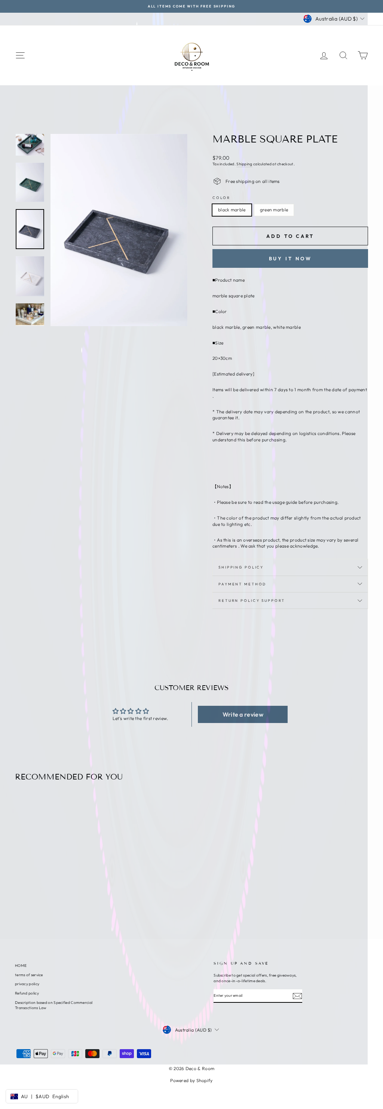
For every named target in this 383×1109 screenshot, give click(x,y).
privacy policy (27, 983)
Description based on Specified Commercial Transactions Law (53, 1005)
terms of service (29, 974)
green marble (274, 209)
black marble (232, 209)
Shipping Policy (241, 567)
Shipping (244, 164)
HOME (21, 965)
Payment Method (242, 584)
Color (221, 197)
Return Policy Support (251, 600)
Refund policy (27, 993)
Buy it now (290, 258)
